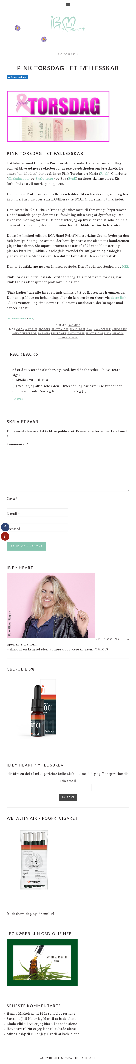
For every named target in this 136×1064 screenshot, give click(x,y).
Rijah (104, 173)
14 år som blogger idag (57, 1013)
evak (89, 329)
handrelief (119, 329)
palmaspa (44, 333)
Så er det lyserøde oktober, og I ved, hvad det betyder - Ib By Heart (66, 370)
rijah (107, 333)
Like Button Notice (16, 318)
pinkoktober (76, 333)
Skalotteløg (45, 178)
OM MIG (101, 649)
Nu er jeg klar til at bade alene (52, 1018)
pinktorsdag (94, 333)
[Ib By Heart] (68, 33)
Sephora (118, 333)
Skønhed (74, 325)
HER (125, 266)
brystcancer (60, 329)
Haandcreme (102, 329)
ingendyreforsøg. (24, 333)
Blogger (44, 329)
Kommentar (17, 444)
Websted (13, 529)
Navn (12, 498)
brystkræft (77, 329)
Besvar (17, 399)
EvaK (72, 178)
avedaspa (31, 329)
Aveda (20, 329)
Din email (68, 781)
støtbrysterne (68, 337)
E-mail (13, 514)
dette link (118, 297)
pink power (58, 333)
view (31, 318)
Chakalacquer (19, 178)
